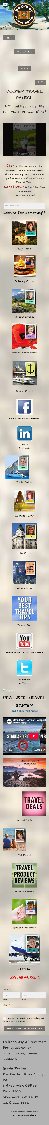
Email (6, 1004)
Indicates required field (13, 984)
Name (6, 989)
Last (24, 1000)
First (5, 1000)
